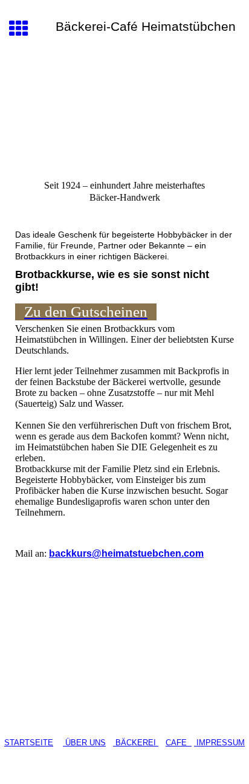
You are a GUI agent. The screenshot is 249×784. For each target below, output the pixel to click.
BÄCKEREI (136, 742)
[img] (124, 113)
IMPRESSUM (219, 742)
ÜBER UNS (84, 742)
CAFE (179, 742)
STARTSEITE (28, 742)
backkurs (126, 553)
